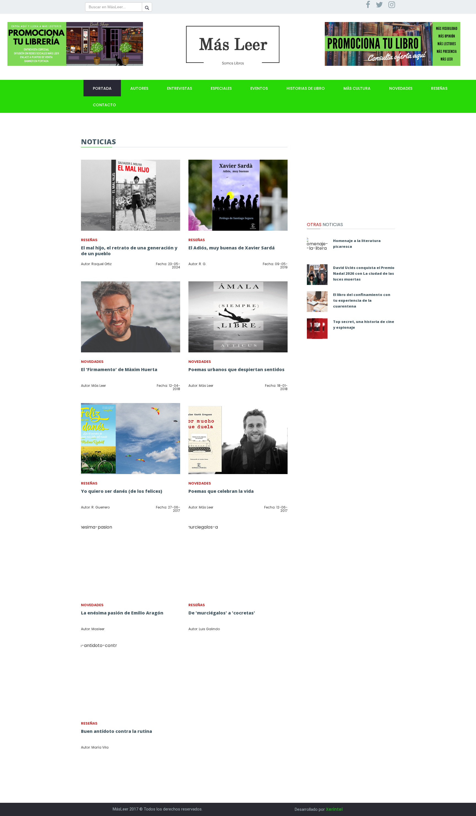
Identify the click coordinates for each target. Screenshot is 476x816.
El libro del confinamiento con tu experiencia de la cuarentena (361, 300)
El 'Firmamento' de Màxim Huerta (119, 369)
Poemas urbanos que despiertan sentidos (236, 369)
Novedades (400, 88)
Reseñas (439, 88)
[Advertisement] (351, 172)
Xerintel (334, 809)
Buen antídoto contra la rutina (116, 731)
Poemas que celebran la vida (221, 491)
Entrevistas (179, 88)
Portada (102, 88)
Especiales (221, 88)
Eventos (259, 88)
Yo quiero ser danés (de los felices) (121, 491)
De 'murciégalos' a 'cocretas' (221, 613)
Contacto (104, 105)
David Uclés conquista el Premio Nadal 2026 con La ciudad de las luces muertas (363, 273)
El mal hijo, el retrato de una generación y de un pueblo (129, 251)
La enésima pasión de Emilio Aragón (122, 613)
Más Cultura (357, 88)
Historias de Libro (305, 88)
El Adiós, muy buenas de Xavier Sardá (231, 248)
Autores (139, 88)
